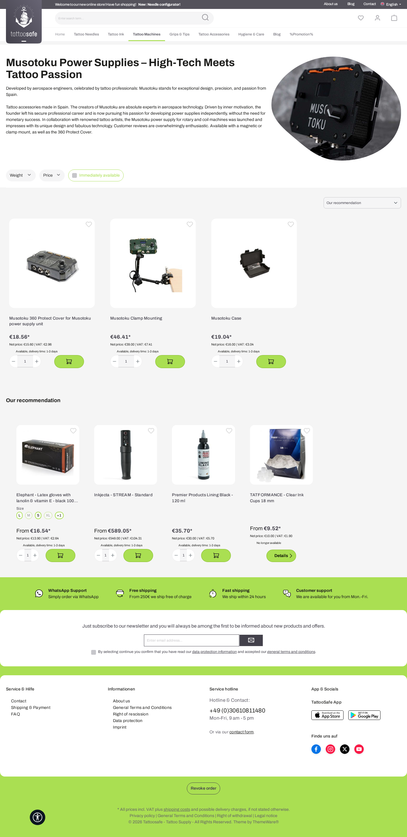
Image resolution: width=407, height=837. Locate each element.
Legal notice (266, 815)
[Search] (205, 18)
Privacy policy (142, 815)
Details (281, 555)
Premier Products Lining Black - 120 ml (202, 498)
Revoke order (203, 788)
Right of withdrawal (234, 815)
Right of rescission (130, 714)
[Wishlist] (361, 18)
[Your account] (377, 18)
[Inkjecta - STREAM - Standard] (125, 455)
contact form (241, 732)
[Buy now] (60, 555)
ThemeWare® (266, 822)
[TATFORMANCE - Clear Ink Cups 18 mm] (281, 455)
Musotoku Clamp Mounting (136, 318)
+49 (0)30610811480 (237, 710)
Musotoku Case (226, 318)
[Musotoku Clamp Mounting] (153, 263)
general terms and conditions (291, 652)
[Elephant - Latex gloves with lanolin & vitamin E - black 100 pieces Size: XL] (47, 455)
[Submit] (251, 640)
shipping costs (177, 809)
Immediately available (99, 175)
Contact (369, 4)
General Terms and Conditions (142, 707)
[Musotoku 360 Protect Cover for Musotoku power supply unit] (52, 263)
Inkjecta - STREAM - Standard (123, 495)
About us (331, 4)
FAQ (15, 714)
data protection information (214, 652)
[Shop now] (69, 361)
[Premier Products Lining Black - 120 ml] (203, 455)
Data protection (128, 720)
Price (48, 175)
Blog (351, 4)
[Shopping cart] (394, 18)
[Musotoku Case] (254, 263)
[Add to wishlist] (89, 225)
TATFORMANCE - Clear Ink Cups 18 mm (277, 498)
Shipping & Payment (30, 707)
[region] (203, 493)
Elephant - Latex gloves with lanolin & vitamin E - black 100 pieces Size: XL (45, 498)
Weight (17, 175)
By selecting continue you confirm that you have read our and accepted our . (207, 652)
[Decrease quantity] (14, 361)
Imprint (120, 727)
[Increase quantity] (37, 361)
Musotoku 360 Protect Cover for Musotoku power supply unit (50, 321)
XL (49, 515)
